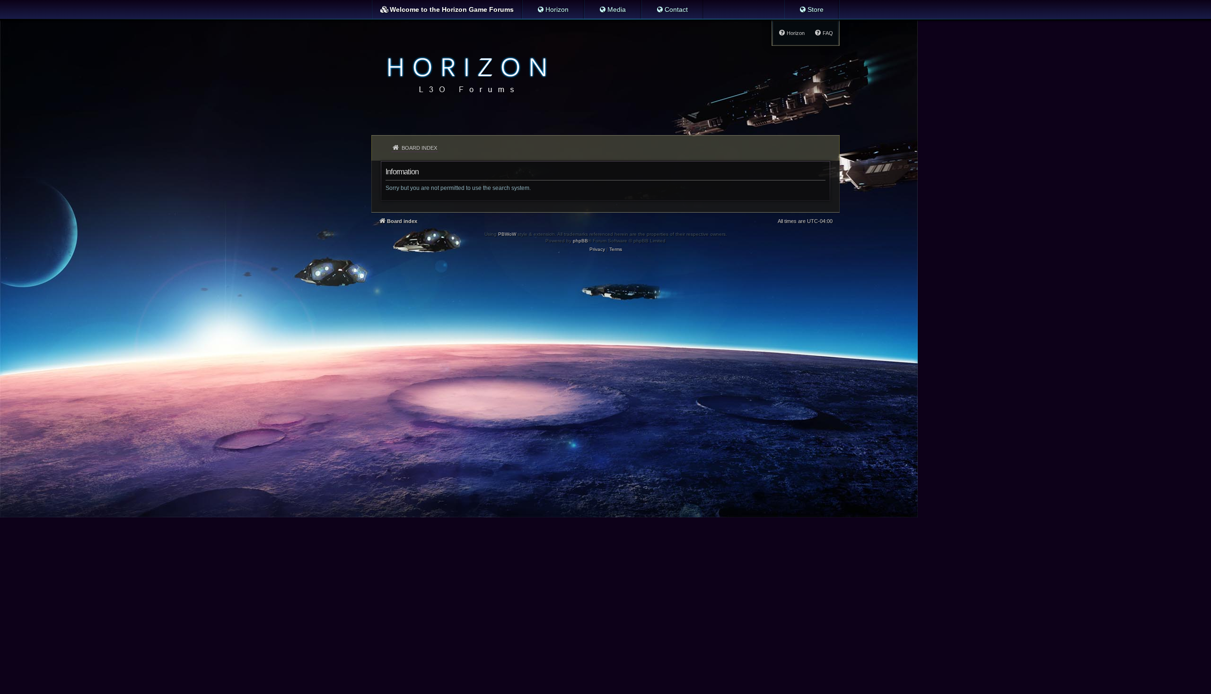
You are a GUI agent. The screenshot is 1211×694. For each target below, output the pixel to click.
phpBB (580, 240)
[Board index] (464, 73)
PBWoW (507, 234)
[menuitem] (553, 9)
